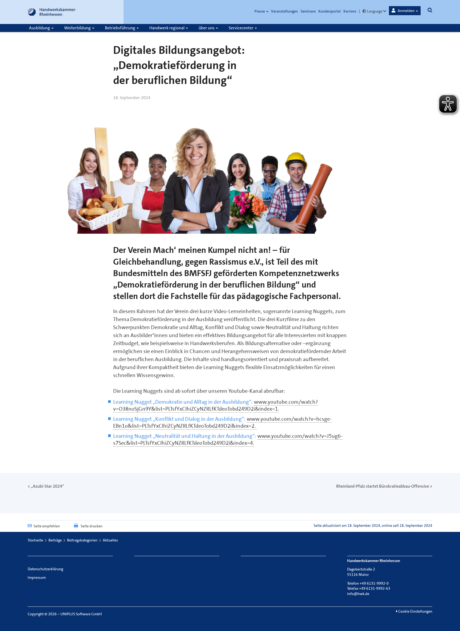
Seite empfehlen (47, 526)
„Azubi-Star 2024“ (47, 486)
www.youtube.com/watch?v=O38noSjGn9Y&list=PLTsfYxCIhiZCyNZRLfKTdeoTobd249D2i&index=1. (215, 405)
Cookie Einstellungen (414, 611)
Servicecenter (241, 28)
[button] (405, 10)
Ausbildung (40, 28)
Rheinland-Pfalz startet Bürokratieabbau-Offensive (382, 486)
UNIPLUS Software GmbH (81, 614)
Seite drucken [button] (91, 526)
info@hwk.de (358, 593)
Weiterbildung (78, 28)
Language (374, 11)
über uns (207, 28)
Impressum (37, 577)
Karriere (349, 11)
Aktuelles (110, 540)
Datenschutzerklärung (45, 569)
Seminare (308, 11)
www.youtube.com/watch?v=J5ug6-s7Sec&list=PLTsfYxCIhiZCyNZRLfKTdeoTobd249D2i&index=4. (228, 439)
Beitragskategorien (82, 540)
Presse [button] (260, 11)
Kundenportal (329, 11)
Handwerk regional (167, 28)
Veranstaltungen (284, 11)
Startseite (35, 540)
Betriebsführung (120, 28)
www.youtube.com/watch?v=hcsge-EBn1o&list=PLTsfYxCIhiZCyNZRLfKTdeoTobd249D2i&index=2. (222, 422)
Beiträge (55, 540)
